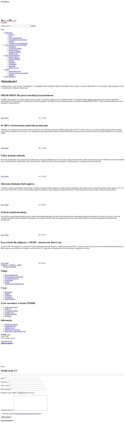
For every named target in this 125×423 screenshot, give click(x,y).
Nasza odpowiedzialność (12, 55)
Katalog (7, 282)
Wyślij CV (8, 309)
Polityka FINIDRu (14, 59)
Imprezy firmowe (14, 50)
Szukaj (33, 26)
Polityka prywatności (11, 324)
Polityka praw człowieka (12, 329)
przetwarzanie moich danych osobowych (28, 413)
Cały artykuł (4, 118)
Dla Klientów (9, 280)
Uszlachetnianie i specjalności (18, 40)
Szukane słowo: (6, 26)
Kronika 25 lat (13, 54)
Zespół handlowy (10, 299)
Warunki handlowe (10, 326)
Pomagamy (12, 66)
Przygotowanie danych (12, 278)
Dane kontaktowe (10, 76)
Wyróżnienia (12, 64)
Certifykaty (12, 62)
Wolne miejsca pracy (15, 71)
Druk (10, 36)
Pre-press (11, 34)
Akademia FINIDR (15, 52)
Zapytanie (4, 22)
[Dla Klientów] (15, 16)
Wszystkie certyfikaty (9, 267)
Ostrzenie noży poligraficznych (18, 43)
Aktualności (12, 47)
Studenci (11, 75)
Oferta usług (8, 33)
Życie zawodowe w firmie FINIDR (16, 45)
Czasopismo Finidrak (15, 48)
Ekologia (11, 61)
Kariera (7, 69)
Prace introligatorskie (15, 38)
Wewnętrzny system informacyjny (15, 331)
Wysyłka (11, 41)
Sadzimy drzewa (14, 57)
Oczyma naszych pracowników (18, 73)
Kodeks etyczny (14, 68)
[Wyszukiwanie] (45, 16)
